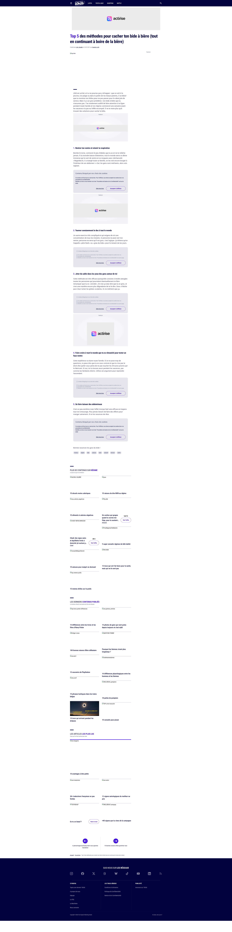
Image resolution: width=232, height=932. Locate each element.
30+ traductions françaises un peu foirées (82, 797)
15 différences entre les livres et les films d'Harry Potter (83, 626)
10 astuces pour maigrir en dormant (83, 567)
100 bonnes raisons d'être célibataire (83, 650)
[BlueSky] (116, 873)
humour (76, 453)
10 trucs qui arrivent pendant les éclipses (81, 719)
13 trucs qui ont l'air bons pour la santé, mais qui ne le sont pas (116, 567)
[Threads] (104, 873)
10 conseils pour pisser (110, 720)
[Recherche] (161, 3)
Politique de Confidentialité (112, 891)
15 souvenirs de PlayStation (80, 672)
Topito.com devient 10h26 (77, 887)
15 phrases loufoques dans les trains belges (83, 695)
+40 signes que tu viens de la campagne (116, 820)
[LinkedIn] (149, 873)
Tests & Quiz (99, 3)
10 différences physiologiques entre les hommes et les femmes (116, 674)
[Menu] (71, 3)
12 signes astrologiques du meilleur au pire (116, 797)
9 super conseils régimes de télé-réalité (116, 544)
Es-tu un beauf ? (76, 821)
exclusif (106, 453)
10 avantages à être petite (79, 774)
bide (88, 453)
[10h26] (80, 3)
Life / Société (79, 47)
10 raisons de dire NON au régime (114, 493)
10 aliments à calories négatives (81, 515)
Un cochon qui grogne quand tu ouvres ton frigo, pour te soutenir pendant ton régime (110, 519)
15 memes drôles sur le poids (80, 589)
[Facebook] (82, 873)
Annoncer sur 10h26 (141, 887)
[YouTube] (138, 873)
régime (82, 453)
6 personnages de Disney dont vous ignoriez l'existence (85, 847)
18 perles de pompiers (110, 698)
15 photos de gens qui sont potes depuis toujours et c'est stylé (114, 626)
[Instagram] (71, 873)
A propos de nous (75, 891)
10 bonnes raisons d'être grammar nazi (115, 846)
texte (100, 453)
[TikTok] (127, 873)
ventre (119, 453)
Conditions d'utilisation (111, 887)
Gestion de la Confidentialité (113, 895)
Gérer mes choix (100, 188)
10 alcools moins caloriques (80, 493)
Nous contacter (74, 907)
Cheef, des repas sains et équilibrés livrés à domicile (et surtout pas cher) (78, 542)
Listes (90, 3)
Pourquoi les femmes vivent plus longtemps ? (114, 650)
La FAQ (72, 899)
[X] (93, 873)
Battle (119, 3)
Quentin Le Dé (95, 47)
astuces (94, 453)
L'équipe (72, 895)
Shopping (110, 3)
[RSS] (160, 873)
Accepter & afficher (115, 188)
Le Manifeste (73, 903)
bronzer (113, 453)
